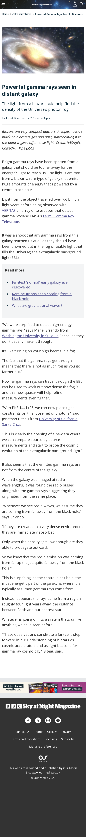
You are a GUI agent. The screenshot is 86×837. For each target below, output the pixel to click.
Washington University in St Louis (30, 335)
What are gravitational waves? (37, 305)
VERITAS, (9, 210)
